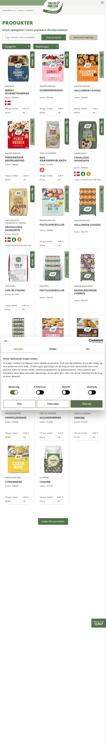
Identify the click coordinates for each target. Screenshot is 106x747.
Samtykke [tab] (18, 349)
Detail (20, 10)
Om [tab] (87, 349)
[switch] (40, 392)
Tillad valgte (53, 404)
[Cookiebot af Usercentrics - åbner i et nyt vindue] (91, 341)
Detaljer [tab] (53, 349)
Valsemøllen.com (9, 10)
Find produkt (53, 37)
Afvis (19, 404)
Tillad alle (86, 404)
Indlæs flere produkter (53, 521)
